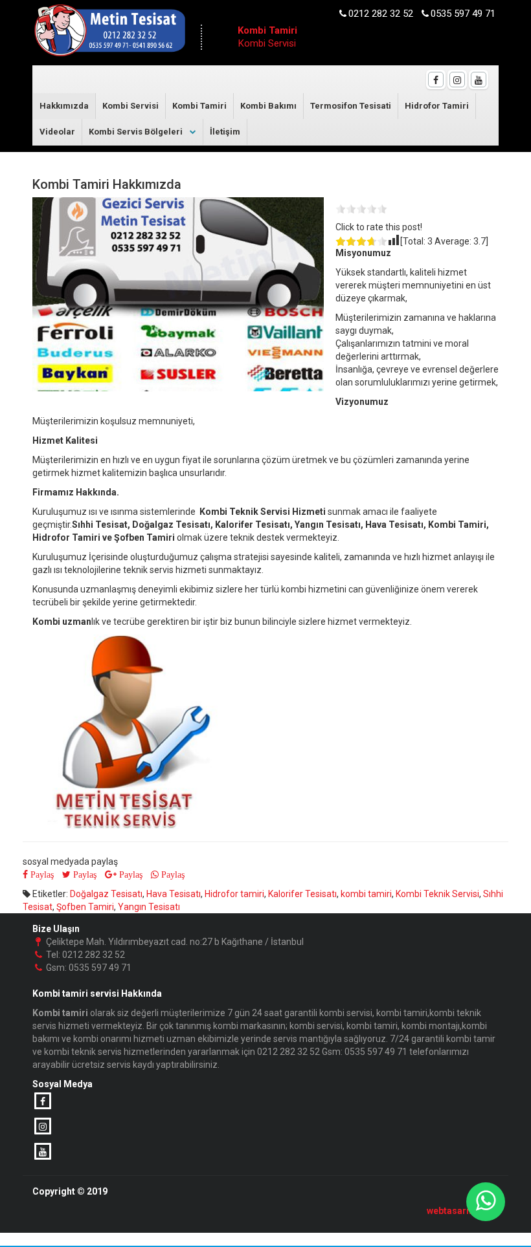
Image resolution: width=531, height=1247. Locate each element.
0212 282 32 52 (380, 13)
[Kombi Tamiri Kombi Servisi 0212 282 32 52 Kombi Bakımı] (109, 33)
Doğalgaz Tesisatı (106, 894)
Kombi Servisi (130, 106)
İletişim (225, 131)
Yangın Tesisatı (149, 907)
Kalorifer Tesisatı (302, 894)
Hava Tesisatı (173, 894)
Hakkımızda (64, 106)
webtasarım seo (461, 1211)
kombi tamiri (366, 894)
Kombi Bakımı (268, 106)
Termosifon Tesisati (350, 106)
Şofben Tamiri (85, 907)
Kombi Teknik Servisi (437, 894)
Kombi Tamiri (199, 106)
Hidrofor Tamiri (437, 106)
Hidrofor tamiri (234, 894)
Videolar (57, 131)
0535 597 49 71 (463, 13)
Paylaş (41, 874)
